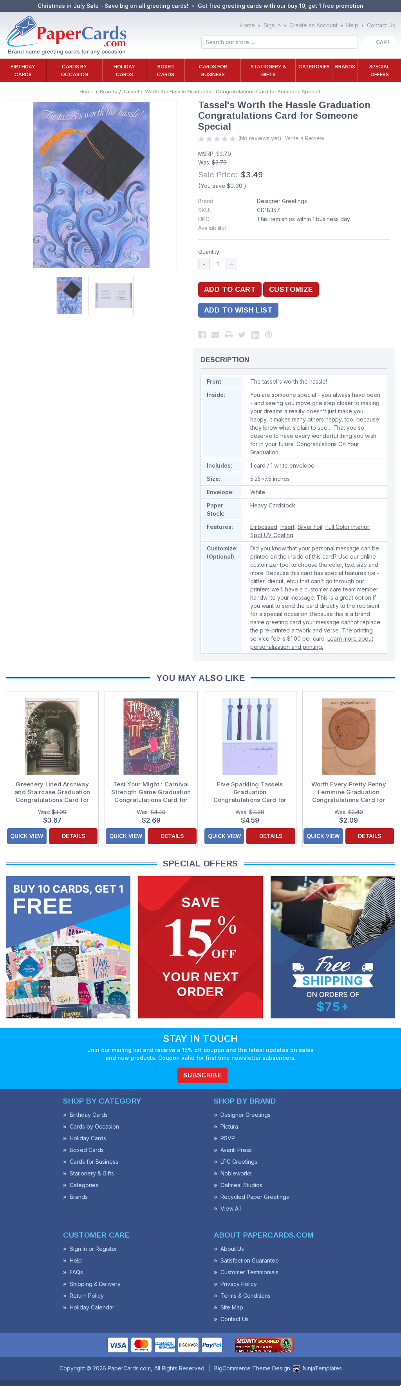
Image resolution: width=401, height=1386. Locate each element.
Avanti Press (236, 1150)
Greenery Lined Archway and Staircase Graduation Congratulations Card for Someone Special (52, 792)
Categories (314, 66)
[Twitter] (242, 334)
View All (230, 1208)
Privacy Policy (238, 1284)
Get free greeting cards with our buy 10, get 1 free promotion (280, 5)
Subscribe (202, 1075)
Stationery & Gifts (268, 70)
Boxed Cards (165, 70)
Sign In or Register (93, 1248)
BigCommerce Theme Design (252, 1368)
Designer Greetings (282, 201)
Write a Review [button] (304, 138)
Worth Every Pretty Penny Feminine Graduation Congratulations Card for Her (348, 792)
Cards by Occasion (74, 70)
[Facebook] (202, 334)
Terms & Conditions (245, 1295)
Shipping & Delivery (95, 1284)
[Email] (215, 334)
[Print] (229, 334)
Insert (287, 526)
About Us (232, 1248)
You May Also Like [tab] (200, 678)
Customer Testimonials (249, 1272)
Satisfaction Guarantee (249, 1260)
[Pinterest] (269, 334)
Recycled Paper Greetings (254, 1196)
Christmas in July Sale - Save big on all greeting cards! (113, 5)
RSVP (227, 1138)
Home (247, 25)
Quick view (26, 836)
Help (352, 25)
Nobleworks (236, 1173)
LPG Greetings (238, 1161)
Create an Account (313, 25)
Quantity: (209, 251)
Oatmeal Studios (241, 1185)
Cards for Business (213, 70)
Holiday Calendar (92, 1307)
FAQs (76, 1272)
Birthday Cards (23, 70)
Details (73, 836)
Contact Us (381, 25)
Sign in (272, 25)
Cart (383, 42)
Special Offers (379, 70)
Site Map (231, 1307)
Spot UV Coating (271, 535)
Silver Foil (310, 526)
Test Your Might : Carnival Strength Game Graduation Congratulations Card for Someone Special (151, 792)
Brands (345, 66)
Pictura (229, 1126)
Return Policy (87, 1295)
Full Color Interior (347, 526)
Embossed (263, 526)
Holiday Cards (124, 70)
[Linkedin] (255, 334)
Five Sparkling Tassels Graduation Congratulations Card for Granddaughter (250, 792)
